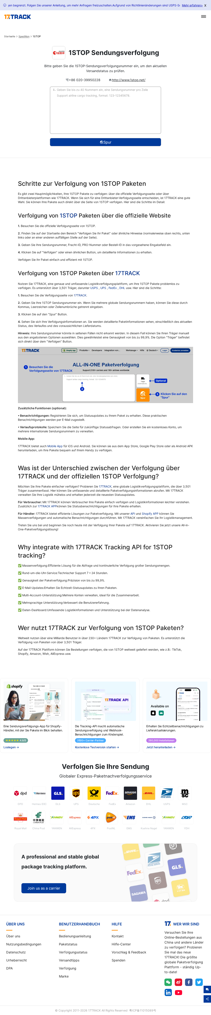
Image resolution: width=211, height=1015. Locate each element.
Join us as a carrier (43, 888)
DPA (9, 968)
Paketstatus (68, 944)
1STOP (68, 215)
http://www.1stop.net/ (128, 80)
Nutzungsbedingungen (23, 944)
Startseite (9, 36)
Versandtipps (69, 960)
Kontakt (118, 936)
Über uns (13, 936)
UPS (103, 288)
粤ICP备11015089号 (142, 1010)
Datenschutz (16, 952)
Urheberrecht (16, 960)
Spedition (24, 36)
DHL (122, 288)
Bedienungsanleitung (75, 936)
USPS (94, 288)
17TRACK (127, 273)
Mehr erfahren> (192, 5)
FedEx (113, 288)
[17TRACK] (17, 17)
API (132, 513)
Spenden (118, 960)
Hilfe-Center (121, 944)
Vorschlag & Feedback (129, 952)
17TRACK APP (47, 506)
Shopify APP (150, 513)
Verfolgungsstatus (73, 952)
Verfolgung (67, 968)
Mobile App (55, 446)
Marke (64, 976)
